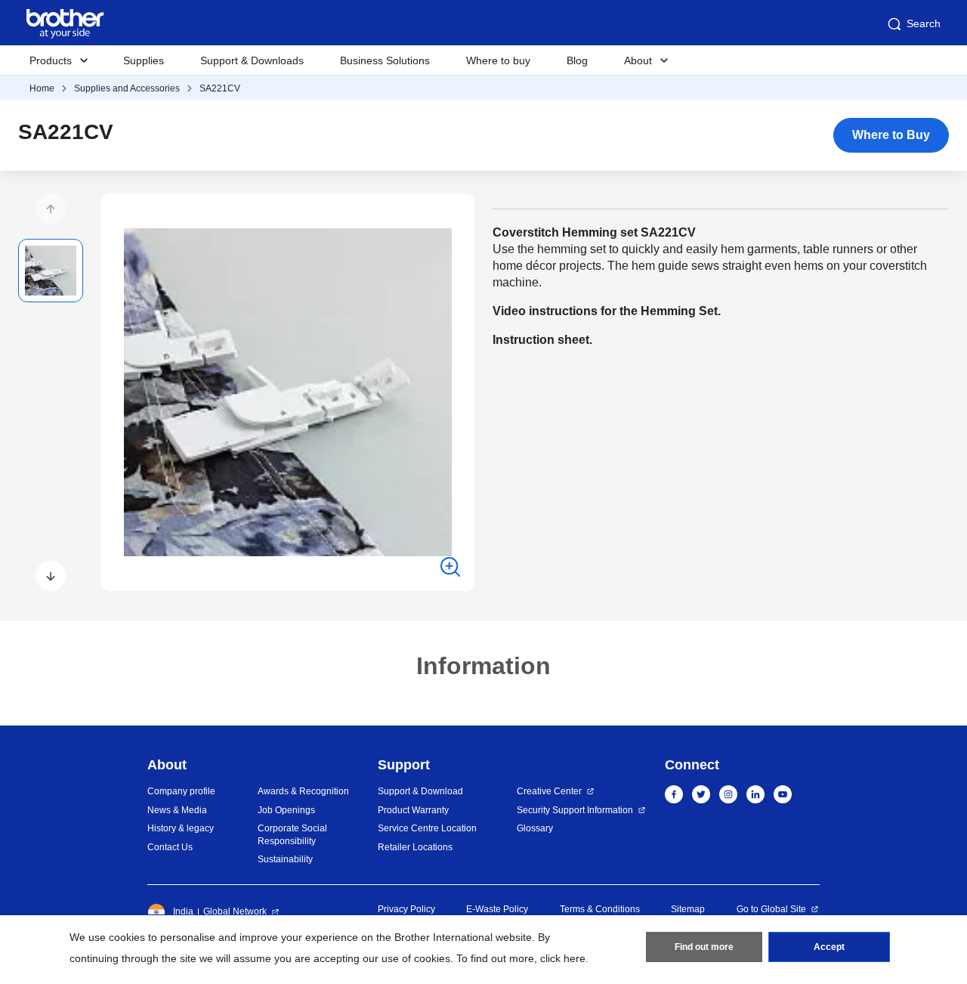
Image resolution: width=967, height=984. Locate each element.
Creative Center (549, 791)
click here (562, 958)
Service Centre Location (427, 828)
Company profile (181, 791)
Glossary (535, 828)
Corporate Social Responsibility (292, 834)
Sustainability (285, 859)
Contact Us (170, 847)
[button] (51, 208)
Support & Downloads (252, 60)
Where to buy (498, 60)
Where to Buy (891, 134)
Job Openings (286, 810)
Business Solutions (385, 60)
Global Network (235, 911)
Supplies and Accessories (127, 88)
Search (924, 23)
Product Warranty (413, 810)
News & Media (177, 810)
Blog (577, 60)
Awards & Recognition (303, 791)
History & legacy (180, 828)
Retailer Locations (415, 847)
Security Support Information (575, 810)
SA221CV (219, 88)
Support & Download (420, 791)
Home (41, 88)
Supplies (143, 60)
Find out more (704, 947)
